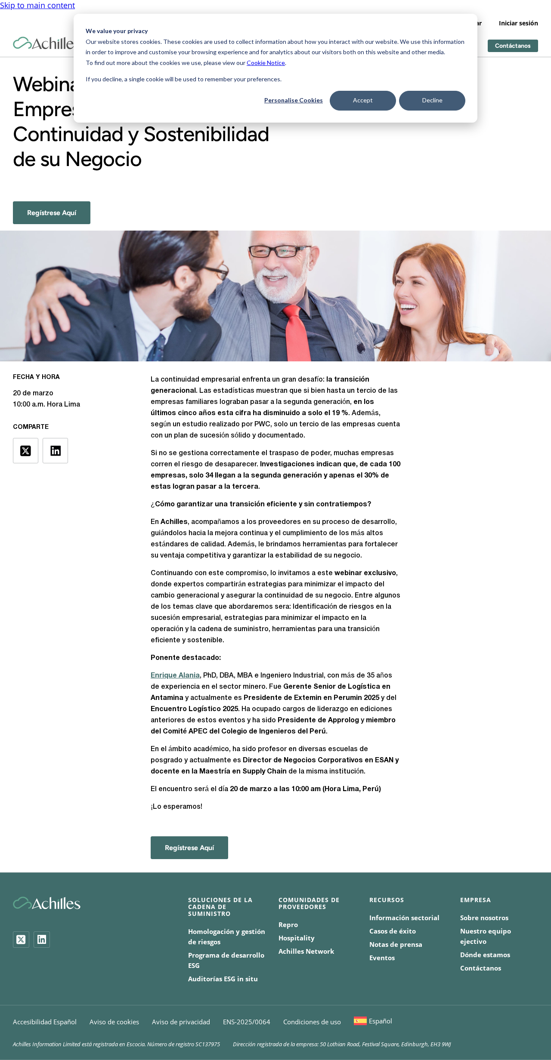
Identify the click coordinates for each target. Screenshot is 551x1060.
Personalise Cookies (293, 100)
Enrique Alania (175, 676)
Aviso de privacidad (181, 1021)
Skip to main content (37, 5)
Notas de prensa (395, 944)
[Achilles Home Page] (46, 43)
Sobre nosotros (484, 917)
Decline (432, 100)
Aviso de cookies (114, 1021)
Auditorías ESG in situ (223, 978)
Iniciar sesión (518, 23)
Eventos (382, 957)
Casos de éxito (392, 931)
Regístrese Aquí (51, 213)
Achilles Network (306, 951)
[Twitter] (21, 939)
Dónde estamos (485, 954)
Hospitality (297, 938)
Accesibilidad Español (45, 1021)
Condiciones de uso (312, 1021)
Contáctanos (513, 45)
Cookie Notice (266, 62)
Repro (288, 924)
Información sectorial (404, 917)
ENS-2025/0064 (246, 1021)
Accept (363, 100)
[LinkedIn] (42, 939)
